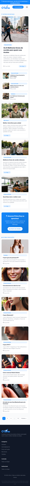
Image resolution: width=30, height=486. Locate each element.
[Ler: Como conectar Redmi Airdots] (15, 361)
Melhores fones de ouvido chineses (14, 160)
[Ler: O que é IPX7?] (15, 333)
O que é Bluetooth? (8, 315)
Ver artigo (22, 66)
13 (18, 418)
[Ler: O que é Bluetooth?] (15, 304)
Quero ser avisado (16, 228)
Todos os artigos (6, 461)
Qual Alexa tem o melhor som (12, 197)
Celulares (13, 93)
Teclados (6, 255)
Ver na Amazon (18, 7)
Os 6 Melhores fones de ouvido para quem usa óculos (13, 50)
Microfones (6, 120)
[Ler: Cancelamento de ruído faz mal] (15, 274)
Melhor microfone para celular (12, 123)
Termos (15, 477)
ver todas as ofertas (15, 3)
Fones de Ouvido (7, 44)
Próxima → (23, 418)
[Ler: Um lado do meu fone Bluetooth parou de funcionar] (15, 391)
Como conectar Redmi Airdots (11, 372)
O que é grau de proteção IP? (11, 257)
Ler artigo (6, 135)
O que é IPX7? (6, 344)
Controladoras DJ (6, 447)
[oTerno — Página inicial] (6, 7)
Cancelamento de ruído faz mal (11, 285)
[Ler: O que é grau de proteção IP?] (15, 246)
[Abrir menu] (26, 7)
